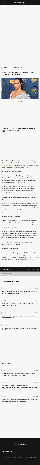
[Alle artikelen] (21, 101)
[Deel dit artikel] (29, 269)
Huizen (5, 68)
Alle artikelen (6, 274)
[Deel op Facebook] (38, 269)
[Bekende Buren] (20, 3)
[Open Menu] (2, 3)
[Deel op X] (33, 269)
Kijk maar (30, 259)
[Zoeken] (37, 3)
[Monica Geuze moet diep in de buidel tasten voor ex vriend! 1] (19, 101)
